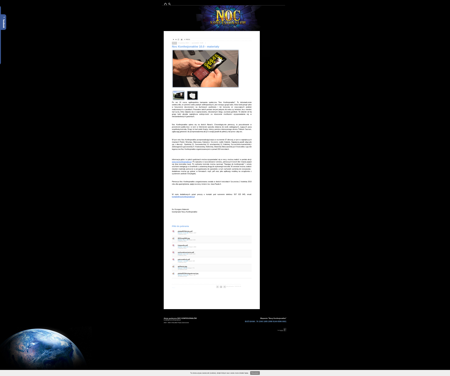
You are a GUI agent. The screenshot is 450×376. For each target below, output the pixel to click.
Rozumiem (255, 373)
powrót (173, 40)
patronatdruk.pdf (186, 261)
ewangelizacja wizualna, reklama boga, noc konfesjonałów (181, 40)
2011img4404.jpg (186, 239)
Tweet (173, 287)
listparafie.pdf (187, 246)
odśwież (178, 40)
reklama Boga (165, 3)
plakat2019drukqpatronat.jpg (188, 275)
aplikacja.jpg (186, 268)
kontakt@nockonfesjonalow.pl (172, 320)
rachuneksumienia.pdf (186, 254)
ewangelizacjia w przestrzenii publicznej (226, 13)
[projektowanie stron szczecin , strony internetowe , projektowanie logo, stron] (281, 330)
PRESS (186, 39)
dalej (176, 40)
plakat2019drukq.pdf (187, 232)
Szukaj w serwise (171, 3)
